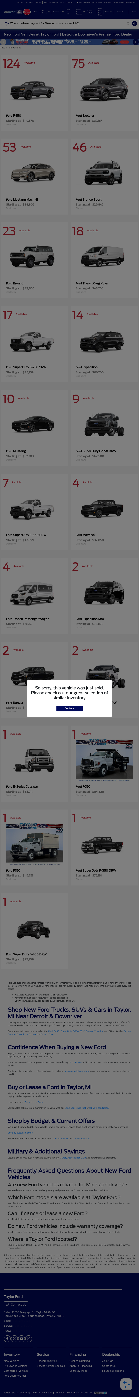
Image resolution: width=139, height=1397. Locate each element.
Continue (69, 708)
